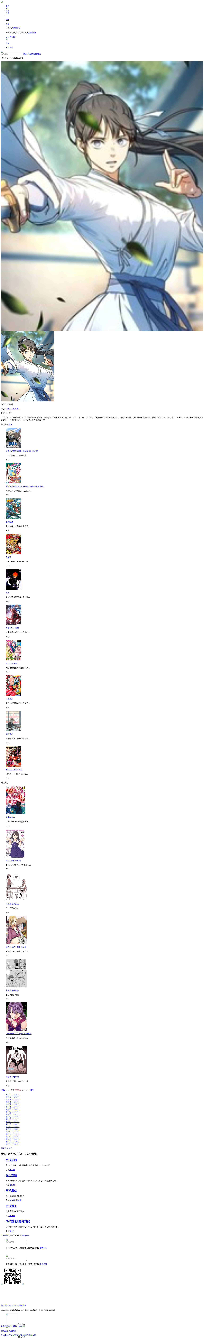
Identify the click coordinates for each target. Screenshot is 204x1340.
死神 (7, 593)
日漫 (7, 13)
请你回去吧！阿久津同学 (16, 947)
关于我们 (4, 1305)
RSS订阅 (8, 1335)
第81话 (12, 1119)
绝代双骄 (11, 1175)
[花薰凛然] (13, 731)
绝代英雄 (11, 1160)
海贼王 (8, 557)
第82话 (12, 1117)
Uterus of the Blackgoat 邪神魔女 (18, 1034)
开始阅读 (9, 1326)
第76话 (12, 1132)
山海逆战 (9, 522)
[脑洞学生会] (16, 814)
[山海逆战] (13, 518)
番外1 (11, 1231)
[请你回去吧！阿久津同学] (16, 943)
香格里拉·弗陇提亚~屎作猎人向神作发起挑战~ (25, 486)
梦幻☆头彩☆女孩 (13, 861)
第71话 (12, 1144)
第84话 (12, 1114)
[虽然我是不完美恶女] (13, 766)
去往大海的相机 (12, 990)
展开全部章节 (6, 1148)
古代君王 (11, 1206)
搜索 (25, 54)
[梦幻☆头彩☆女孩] (15, 857)
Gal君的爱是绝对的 (18, 1221)
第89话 (12, 1102)
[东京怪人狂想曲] (16, 1073)
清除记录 (17, 28)
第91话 (12, 1097)
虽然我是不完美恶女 (14, 770)
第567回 (12, 1185)
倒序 (32, 1090)
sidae (8, 409)
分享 (3, 1335)
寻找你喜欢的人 (12, 904)
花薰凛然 (9, 734)
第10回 (12, 1216)
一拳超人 (9, 699)
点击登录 (32, 32)
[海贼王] (13, 554)
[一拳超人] (13, 695)
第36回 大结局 (15, 1200)
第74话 (12, 1137)
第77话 (12, 1129)
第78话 (12, 1127)
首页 (7, 6)
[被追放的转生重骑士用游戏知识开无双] (13, 447)
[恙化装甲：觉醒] (13, 624)
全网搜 (38, 54)
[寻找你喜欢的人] (16, 900)
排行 (7, 11)
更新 (7, 8)
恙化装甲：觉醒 (12, 628)
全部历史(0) (10, 37)
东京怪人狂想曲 (12, 1077)
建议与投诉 (13, 1305)
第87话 (12, 1107)
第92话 (18, 1090)
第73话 (12, 1139)
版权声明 (22, 1305)
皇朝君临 (11, 1190)
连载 (5, 1090)
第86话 (12, 1109)
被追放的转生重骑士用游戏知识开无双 (22, 451)
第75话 (12, 1134)
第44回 (12, 1170)
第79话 (12, 1124)
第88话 (12, 1104)
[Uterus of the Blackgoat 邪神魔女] (16, 1030)
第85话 (12, 1112)
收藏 (3, 1326)
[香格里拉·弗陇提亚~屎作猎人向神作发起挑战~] (13, 483)
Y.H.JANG (15, 409)
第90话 (12, 1099)
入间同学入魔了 (12, 663)
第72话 (12, 1142)
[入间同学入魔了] (13, 660)
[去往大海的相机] (16, 987)
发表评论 (43, 1248)
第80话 (12, 1122)
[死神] (13, 589)
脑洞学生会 (10, 817)
